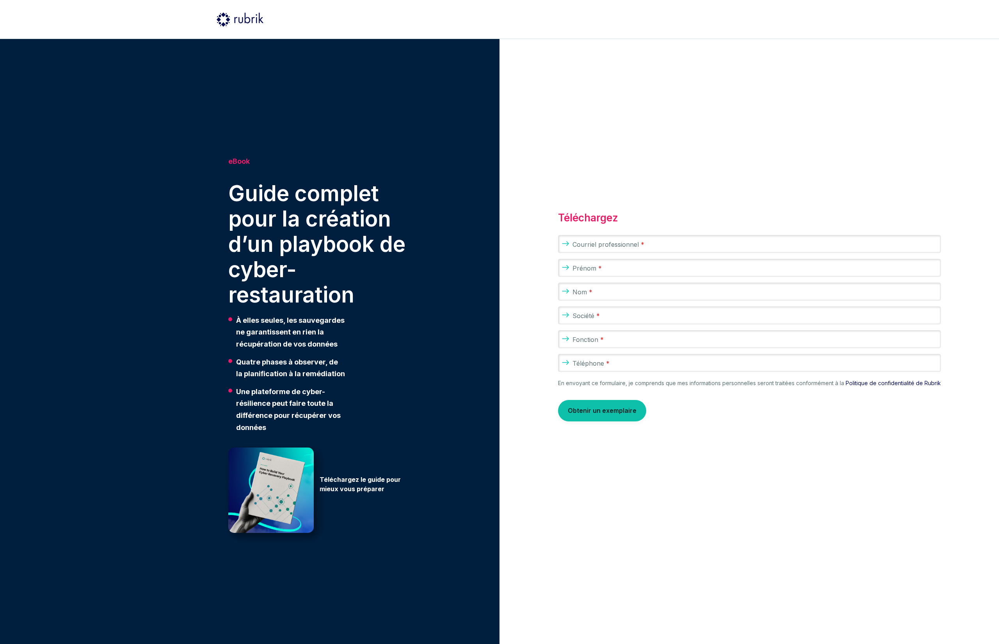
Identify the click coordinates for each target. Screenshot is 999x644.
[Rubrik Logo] (240, 19)
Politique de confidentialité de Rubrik (893, 383)
